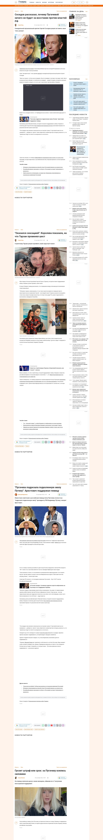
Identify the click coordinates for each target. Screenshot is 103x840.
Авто (92, 5)
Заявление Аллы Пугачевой (27, 68)
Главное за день (76, 11)
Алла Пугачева (19, 191)
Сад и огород (84, 5)
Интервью (51, 2)
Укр (74, 2)
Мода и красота (20, 5)
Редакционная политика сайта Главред (38, 184)
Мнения (44, 2)
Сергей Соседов (27, 191)
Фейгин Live (58, 542)
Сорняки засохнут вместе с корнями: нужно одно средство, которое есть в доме (79, 96)
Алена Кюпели (21, 777)
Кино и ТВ (53, 5)
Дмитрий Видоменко (23, 494)
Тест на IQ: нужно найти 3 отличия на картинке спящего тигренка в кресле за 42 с (80, 103)
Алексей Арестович (28, 729)
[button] (16, 2)
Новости (38, 2)
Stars (16, 5)
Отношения (26, 5)
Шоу (56, 5)
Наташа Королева (20, 446)
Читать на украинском (62, 11)
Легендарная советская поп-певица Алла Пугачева (33, 540)
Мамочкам (72, 5)
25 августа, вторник (74, 128)
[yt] (51, 188)
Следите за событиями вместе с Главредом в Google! (24, 188)
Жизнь (76, 5)
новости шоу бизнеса (39, 729)
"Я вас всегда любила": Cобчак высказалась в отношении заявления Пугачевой (43, 686)
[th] (46, 188)
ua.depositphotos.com (50, 536)
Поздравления (48, 5)
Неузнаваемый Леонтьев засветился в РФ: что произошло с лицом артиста (79, 90)
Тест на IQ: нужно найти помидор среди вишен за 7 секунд (79, 108)
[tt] (57, 188)
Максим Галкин (28, 642)
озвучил (40, 73)
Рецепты (34, 5)
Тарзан (27, 446)
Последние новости (78, 114)
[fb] (54, 188)
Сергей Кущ (20, 25)
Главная (31, 2)
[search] (87, 2)
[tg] (49, 188)
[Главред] (22, 2)
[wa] (43, 188)
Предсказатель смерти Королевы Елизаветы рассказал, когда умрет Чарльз (42, 425)
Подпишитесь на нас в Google (63, 25)
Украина (79, 20)
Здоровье (43, 5)
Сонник (63, 5)
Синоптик (79, 27)
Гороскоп (31, 5)
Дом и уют (67, 5)
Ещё (86, 11)
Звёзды (89, 5)
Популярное (59, 2)
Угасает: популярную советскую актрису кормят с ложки (79, 84)
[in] (63, 188)
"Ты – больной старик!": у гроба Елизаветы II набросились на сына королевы (42, 423)
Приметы (38, 5)
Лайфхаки (59, 5)
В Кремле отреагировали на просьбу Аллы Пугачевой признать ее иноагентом (43, 167)
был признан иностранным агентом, (44, 125)
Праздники (80, 5)
